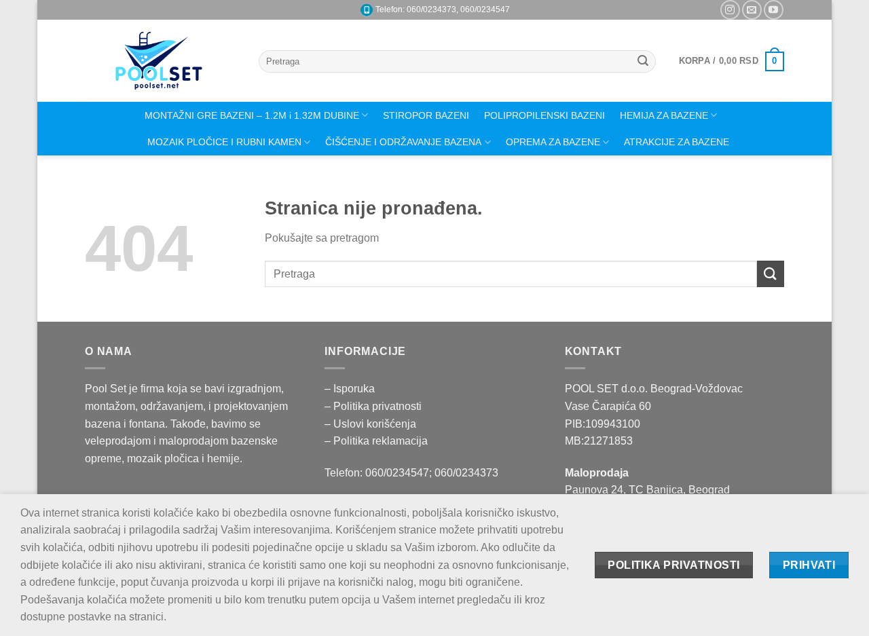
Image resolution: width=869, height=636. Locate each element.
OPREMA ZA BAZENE (553, 141)
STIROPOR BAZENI (426, 115)
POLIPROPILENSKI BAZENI (544, 115)
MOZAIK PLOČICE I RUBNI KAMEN (224, 141)
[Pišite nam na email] (752, 10)
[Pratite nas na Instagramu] (730, 10)
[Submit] (643, 61)
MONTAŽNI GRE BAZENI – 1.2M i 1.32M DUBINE (252, 115)
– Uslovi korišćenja (370, 424)
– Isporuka (350, 388)
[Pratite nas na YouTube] (773, 10)
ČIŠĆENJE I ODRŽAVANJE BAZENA (403, 141)
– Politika (348, 406)
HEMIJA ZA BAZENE (664, 115)
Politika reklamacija (380, 441)
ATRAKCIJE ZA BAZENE (676, 141)
